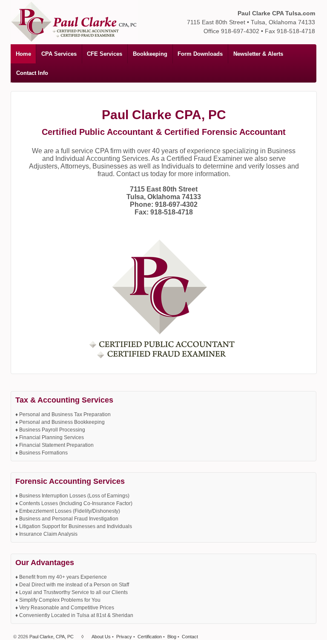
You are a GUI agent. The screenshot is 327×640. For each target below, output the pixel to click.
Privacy (124, 636)
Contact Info (32, 73)
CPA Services (59, 54)
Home (23, 54)
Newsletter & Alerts (258, 54)
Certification (150, 636)
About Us (101, 636)
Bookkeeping (150, 54)
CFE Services (104, 54)
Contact (190, 636)
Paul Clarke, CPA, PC (51, 636)
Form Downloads (200, 54)
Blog (171, 636)
